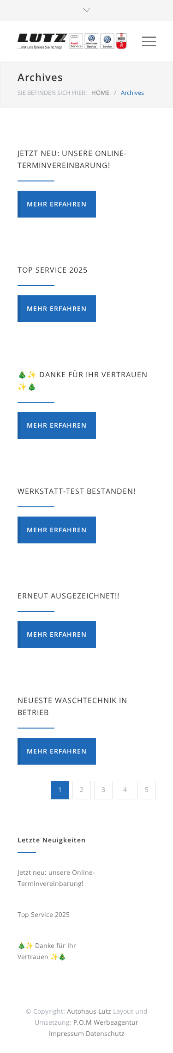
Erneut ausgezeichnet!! (68, 596)
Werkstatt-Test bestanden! (77, 491)
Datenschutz (105, 1033)
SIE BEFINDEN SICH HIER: (52, 92)
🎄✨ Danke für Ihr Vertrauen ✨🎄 (47, 951)
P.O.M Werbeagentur (105, 1022)
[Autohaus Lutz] (73, 41)
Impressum (66, 1033)
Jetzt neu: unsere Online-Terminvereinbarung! (56, 878)
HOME (100, 92)
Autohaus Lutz (89, 1011)
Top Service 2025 (53, 270)
